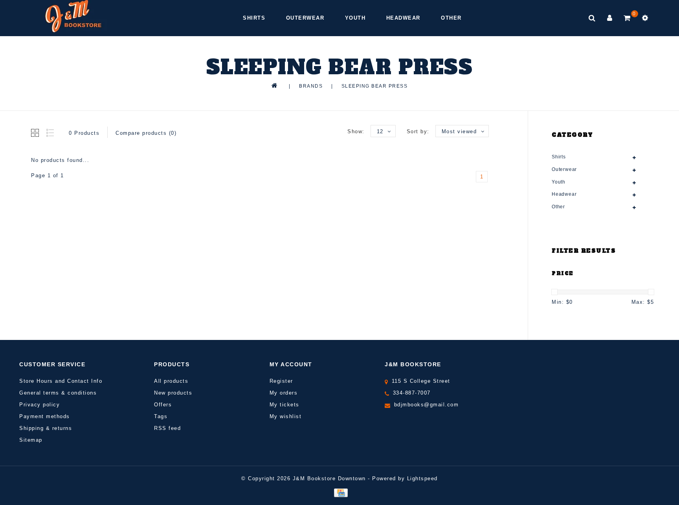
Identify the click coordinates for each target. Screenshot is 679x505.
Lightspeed (422, 478)
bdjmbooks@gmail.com (426, 405)
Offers (163, 405)
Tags (160, 416)
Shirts (254, 18)
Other (451, 18)
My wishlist (286, 416)
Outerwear (305, 18)
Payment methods (44, 416)
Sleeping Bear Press (374, 86)
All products (171, 381)
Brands (311, 86)
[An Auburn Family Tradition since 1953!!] (73, 16)
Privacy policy (39, 405)
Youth (355, 18)
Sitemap (30, 440)
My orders (284, 393)
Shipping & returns (45, 428)
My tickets (284, 405)
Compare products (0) (146, 133)
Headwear (403, 18)
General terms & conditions (58, 393)
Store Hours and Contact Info (60, 381)
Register (281, 381)
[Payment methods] (339, 492)
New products (173, 393)
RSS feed (167, 428)
